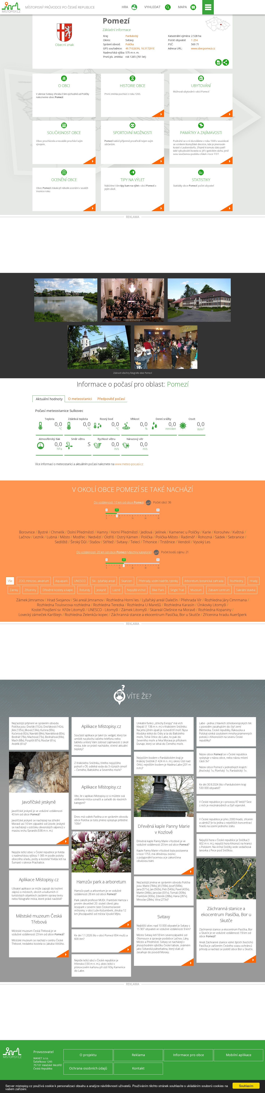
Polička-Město (167, 537)
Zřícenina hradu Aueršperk (225, 614)
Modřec (79, 537)
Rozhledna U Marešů (144, 604)
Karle (206, 532)
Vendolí (184, 541)
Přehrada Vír (191, 600)
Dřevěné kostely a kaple (58, 590)
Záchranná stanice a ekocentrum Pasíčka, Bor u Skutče (155, 614)
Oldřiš (109, 537)
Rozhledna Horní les (122, 600)
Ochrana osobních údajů (88, 1068)
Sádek (220, 537)
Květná (238, 532)
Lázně (116, 590)
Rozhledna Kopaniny (214, 609)
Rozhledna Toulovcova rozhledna (63, 604)
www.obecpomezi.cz (203, 48)
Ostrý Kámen (127, 537)
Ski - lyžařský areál (103, 581)
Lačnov (24, 537)
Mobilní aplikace (238, 1055)
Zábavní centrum (219, 590)
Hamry (102, 532)
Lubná (52, 537)
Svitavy (122, 541)
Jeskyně (101, 590)
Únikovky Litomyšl (211, 604)
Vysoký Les (201, 541)
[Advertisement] (132, 245)
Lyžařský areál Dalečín (160, 600)
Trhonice (150, 541)
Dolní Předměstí (80, 532)
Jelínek (160, 532)
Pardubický (131, 36)
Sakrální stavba (245, 590)
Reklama (138, 1055)
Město (65, 537)
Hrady (253, 581)
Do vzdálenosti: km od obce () (114, 552)
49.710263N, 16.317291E (139, 48)
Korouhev (221, 532)
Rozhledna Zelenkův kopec (86, 614)
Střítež (108, 541)
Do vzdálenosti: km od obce (119, 503)
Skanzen (126, 581)
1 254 (194, 40)
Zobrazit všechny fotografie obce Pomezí (132, 372)
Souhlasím (246, 1085)
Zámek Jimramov (30, 600)
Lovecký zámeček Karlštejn (40, 614)
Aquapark (61, 581)
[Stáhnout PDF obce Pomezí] (218, 62)
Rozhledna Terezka (108, 604)
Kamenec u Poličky (184, 532)
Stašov (95, 541)
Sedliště (61, 541)
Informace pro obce (188, 1055)
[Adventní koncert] (132, 300)
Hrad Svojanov (58, 600)
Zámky (14, 590)
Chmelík (57, 532)
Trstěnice (167, 541)
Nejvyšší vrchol (136, 590)
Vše (10, 581)
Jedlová (146, 532)
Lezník (38, 537)
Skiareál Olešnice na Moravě (172, 609)
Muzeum (196, 590)
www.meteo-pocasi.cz (129, 464)
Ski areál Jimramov (88, 600)
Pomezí (116, 20)
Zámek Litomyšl (134, 609)
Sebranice (236, 537)
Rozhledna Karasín (179, 604)
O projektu (88, 1055)
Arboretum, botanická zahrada (203, 581)
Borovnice (27, 532)
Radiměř (188, 537)
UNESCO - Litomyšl (103, 609)
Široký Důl (78, 541)
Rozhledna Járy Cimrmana (226, 600)
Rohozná (205, 537)
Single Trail (177, 590)
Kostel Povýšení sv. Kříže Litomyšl (58, 609)
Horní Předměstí (124, 532)
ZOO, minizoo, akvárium (34, 581)
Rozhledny (236, 581)
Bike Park (158, 590)
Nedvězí (94, 537)
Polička (129, 44)
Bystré (43, 532)
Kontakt (138, 1068)
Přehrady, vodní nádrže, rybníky (158, 581)
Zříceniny (30, 590)
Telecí (135, 541)
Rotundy (84, 590)
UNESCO (80, 581)
